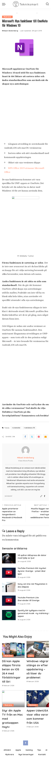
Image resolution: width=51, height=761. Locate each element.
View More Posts (25, 461)
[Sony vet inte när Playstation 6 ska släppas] (9, 587)
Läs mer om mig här (32, 490)
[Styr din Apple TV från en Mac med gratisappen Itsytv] (13, 698)
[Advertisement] (25, 114)
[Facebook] (25, 436)
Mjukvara (7, 17)
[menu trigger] (4, 4)
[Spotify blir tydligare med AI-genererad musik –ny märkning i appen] (9, 615)
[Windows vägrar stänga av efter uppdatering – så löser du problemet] (38, 649)
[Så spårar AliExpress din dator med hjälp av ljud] (9, 558)
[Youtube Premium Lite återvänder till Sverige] (9, 601)
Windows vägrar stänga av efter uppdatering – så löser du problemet (38, 669)
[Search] (47, 4)
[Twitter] (32, 436)
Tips (31, 656)
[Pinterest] (38, 436)
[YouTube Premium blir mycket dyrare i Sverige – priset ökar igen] (9, 573)
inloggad (23, 535)
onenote (16, 428)
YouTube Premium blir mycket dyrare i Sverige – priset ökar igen (32, 571)
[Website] (41, 496)
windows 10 (30, 428)
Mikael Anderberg (10, 31)
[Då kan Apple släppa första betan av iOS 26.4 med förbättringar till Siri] (13, 649)
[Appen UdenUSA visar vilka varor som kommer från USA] (38, 698)
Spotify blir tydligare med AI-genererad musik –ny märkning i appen (33, 613)
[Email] (45, 436)
